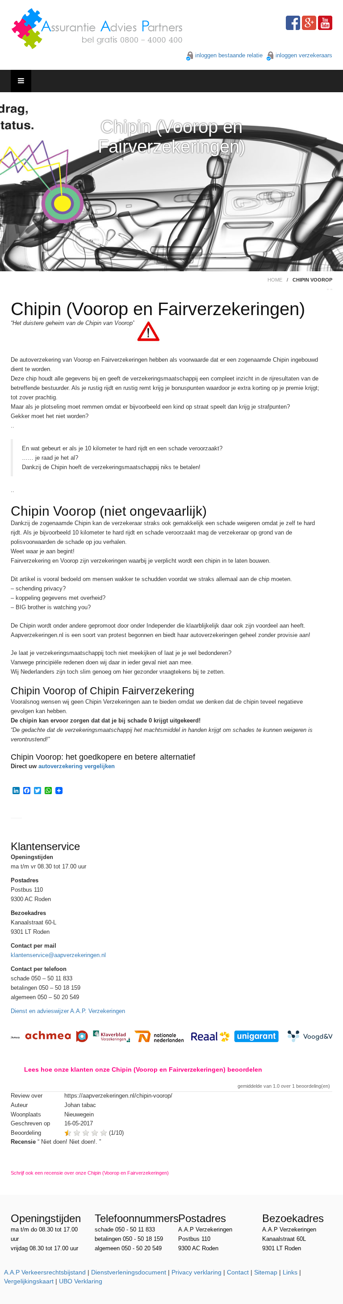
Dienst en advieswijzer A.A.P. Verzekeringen (68, 1011)
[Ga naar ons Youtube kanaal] (325, 23)
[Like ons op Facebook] (293, 23)
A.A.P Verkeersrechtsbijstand (45, 1272)
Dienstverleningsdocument (128, 1272)
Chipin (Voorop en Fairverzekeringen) (171, 136)
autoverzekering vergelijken (76, 766)
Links (290, 1272)
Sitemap (265, 1272)
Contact (238, 1272)
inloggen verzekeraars (304, 55)
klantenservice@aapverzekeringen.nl (58, 955)
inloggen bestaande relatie (229, 55)
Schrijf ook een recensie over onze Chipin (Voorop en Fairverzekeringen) (90, 1173)
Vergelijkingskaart (29, 1281)
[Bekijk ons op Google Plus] (309, 23)
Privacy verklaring (197, 1272)
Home (275, 279)
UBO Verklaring (80, 1281)
